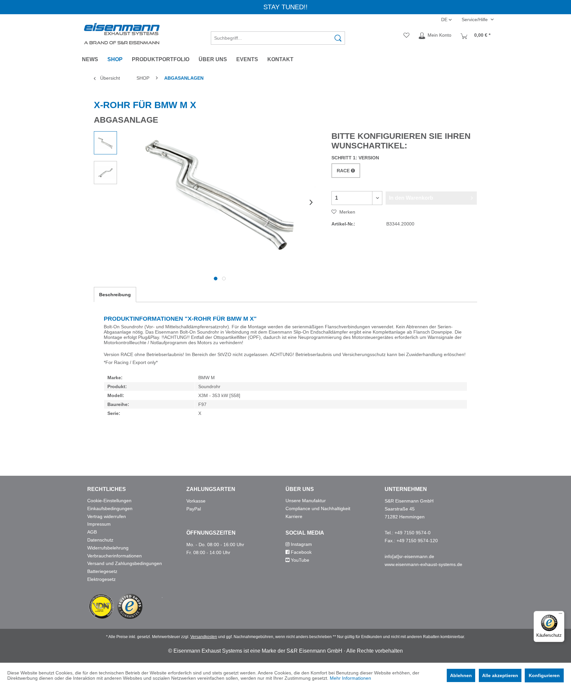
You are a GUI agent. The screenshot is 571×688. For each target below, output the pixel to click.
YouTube (299, 560)
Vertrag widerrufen (106, 516)
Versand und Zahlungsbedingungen (124, 563)
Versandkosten (203, 636)
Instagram (300, 544)
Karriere (294, 516)
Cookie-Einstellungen (109, 500)
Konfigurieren (544, 675)
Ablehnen (461, 675)
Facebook (300, 552)
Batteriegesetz (102, 571)
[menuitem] (278, 35)
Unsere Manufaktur (306, 500)
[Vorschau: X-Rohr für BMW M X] (105, 142)
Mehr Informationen (350, 678)
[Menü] (560, 615)
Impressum (99, 524)
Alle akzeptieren (500, 675)
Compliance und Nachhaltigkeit (318, 508)
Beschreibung (115, 294)
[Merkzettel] (406, 35)
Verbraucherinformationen (114, 555)
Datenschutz (100, 540)
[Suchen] (338, 38)
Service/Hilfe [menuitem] (475, 19)
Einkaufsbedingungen (110, 508)
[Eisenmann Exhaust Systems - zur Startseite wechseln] (122, 33)
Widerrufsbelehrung (108, 547)
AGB (92, 532)
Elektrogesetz (101, 579)
